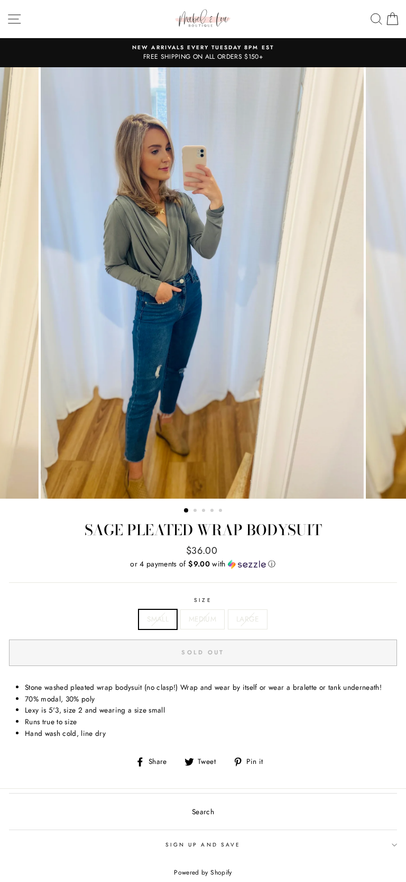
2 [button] (196, 511)
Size (202, 600)
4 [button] (213, 511)
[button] (203, 564)
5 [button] (221, 511)
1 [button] (186, 511)
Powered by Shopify (203, 872)
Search (203, 811)
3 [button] (204, 511)
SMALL (158, 619)
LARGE (247, 619)
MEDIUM (202, 619)
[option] (203, 52)
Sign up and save (203, 845)
